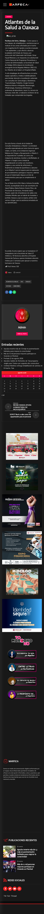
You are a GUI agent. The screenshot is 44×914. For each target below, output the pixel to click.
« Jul (3, 395)
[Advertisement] (22, 119)
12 (16, 383)
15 (33, 383)
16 (39, 383)
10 (4, 383)
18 (10, 386)
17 (4, 386)
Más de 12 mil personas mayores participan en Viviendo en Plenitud (26, 866)
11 (10, 383)
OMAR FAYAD (16, 286)
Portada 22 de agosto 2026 (13, 358)
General (8, 16)
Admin (10, 272)
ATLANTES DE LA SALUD (12, 281)
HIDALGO (28, 281)
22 (33, 386)
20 (22, 386)
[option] (22, 36)
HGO (22, 281)
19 (16, 386)
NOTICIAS (8, 286)
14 (28, 383)
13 (21, 383)
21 (27, 386)
